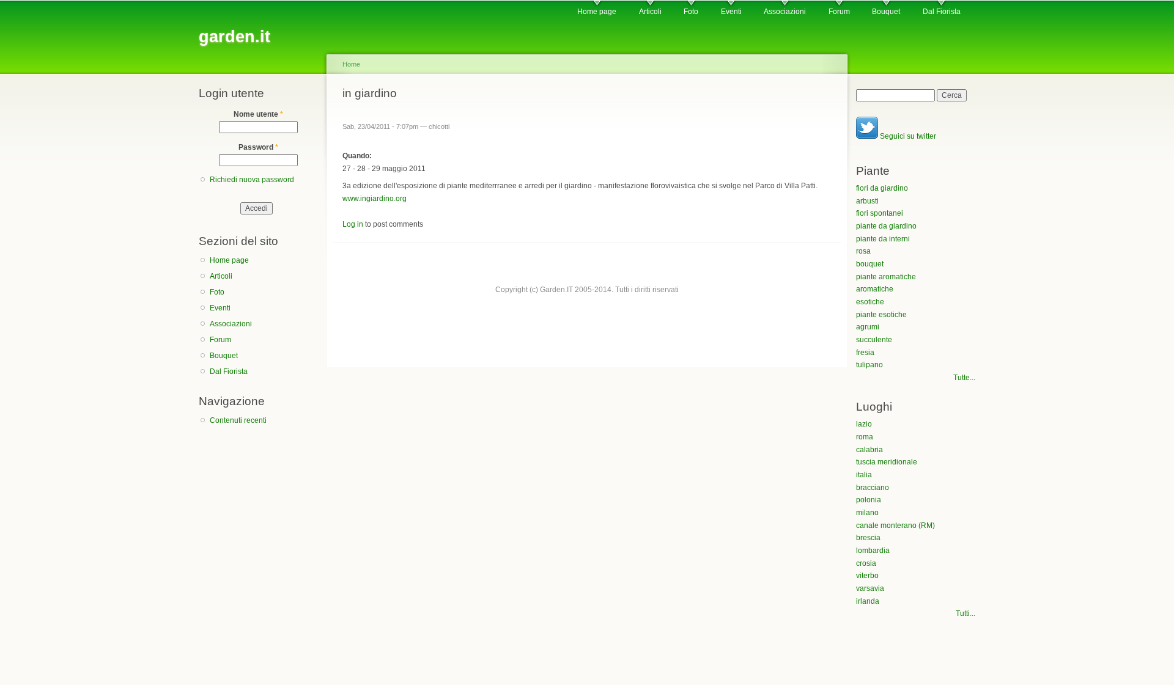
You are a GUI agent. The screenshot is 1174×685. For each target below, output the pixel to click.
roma (864, 437)
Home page (596, 11)
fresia (865, 352)
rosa (863, 251)
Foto (691, 11)
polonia (868, 500)
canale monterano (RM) (895, 525)
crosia (866, 563)
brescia (868, 537)
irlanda (867, 601)
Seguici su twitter (907, 136)
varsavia (870, 588)
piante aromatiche (886, 277)
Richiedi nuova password (252, 179)
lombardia (873, 550)
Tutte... (964, 377)
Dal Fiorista (942, 11)
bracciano (872, 487)
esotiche (870, 302)
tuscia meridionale (886, 462)
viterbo (867, 575)
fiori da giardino (882, 188)
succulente (874, 339)
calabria (869, 449)
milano (867, 512)
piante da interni (883, 239)
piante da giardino (886, 226)
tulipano (869, 365)
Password (258, 147)
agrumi (867, 327)
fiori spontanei (879, 213)
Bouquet (886, 11)
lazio (864, 424)
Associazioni (785, 11)
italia (864, 475)
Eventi (731, 11)
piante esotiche (881, 314)
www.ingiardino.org (374, 198)
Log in (352, 224)
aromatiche (874, 289)
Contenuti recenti (238, 420)
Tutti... (965, 613)
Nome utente (258, 114)
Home (351, 64)
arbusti (867, 201)
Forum (839, 11)
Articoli (650, 11)
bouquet (870, 264)
